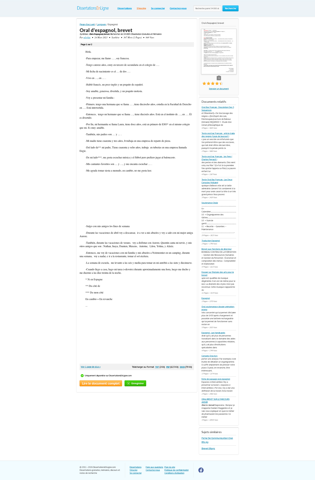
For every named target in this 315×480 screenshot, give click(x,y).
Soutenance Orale (209, 202)
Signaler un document (219, 88)
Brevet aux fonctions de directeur (216, 249)
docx (182, 367)
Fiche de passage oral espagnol (215, 379)
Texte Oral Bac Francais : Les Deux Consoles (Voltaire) (216, 181)
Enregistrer (137, 383)
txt (157, 367)
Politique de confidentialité (176, 470)
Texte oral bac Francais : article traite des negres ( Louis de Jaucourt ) (218, 135)
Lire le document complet (101, 383)
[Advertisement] (137, 198)
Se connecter (158, 8)
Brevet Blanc (208, 448)
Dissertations (124, 8)
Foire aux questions (154, 467)
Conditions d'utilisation (174, 473)
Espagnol (205, 298)
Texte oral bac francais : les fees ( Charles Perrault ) (216, 158)
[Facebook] (201, 472)
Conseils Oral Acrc (209, 355)
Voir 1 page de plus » (90, 366)
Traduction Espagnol (210, 240)
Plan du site (169, 467)
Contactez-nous (178, 8)
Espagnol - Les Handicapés (213, 332)
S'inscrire (141, 8)
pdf (168, 367)
